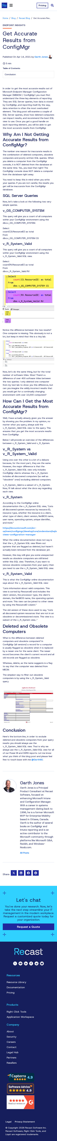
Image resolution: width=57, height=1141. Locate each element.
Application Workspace (20, 1017)
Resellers (12, 1063)
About (10, 1031)
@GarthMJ (37, 759)
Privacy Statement (25, 1121)
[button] (14, 873)
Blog (13, 18)
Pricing (11, 992)
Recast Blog (24, 18)
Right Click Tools (16, 1011)
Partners (11, 1057)
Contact (11, 1047)
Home (5, 18)
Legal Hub (12, 1052)
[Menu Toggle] (11, 5)
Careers (11, 1042)
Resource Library (16, 982)
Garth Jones (41, 57)
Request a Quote (28, 927)
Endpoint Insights (14, 25)
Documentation (16, 987)
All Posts (24, 853)
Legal (8, 1121)
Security (11, 1036)
